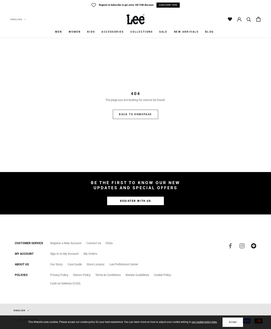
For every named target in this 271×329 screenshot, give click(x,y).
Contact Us (93, 243)
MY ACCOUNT (24, 253)
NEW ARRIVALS (186, 31)
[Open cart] (258, 19)
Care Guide (75, 264)
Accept (233, 322)
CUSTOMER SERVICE (29, 243)
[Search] (249, 19)
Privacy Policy (59, 275)
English (16, 19)
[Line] (253, 245)
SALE (163, 31)
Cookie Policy (162, 275)
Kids (91, 31)
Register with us (135, 200)
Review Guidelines (137, 275)
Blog (209, 31)
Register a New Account (66, 243)
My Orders (90, 253)
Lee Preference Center (123, 264)
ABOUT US (22, 264)
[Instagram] (242, 245)
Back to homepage (135, 114)
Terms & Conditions (108, 275)
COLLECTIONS (141, 31)
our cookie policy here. (204, 322)
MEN (58, 31)
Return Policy (82, 275)
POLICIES (21, 275)
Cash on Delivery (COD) (65, 283)
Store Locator (96, 264)
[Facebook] (230, 245)
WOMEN (75, 31)
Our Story (56, 264)
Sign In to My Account (64, 253)
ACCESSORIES (112, 31)
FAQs (109, 243)
